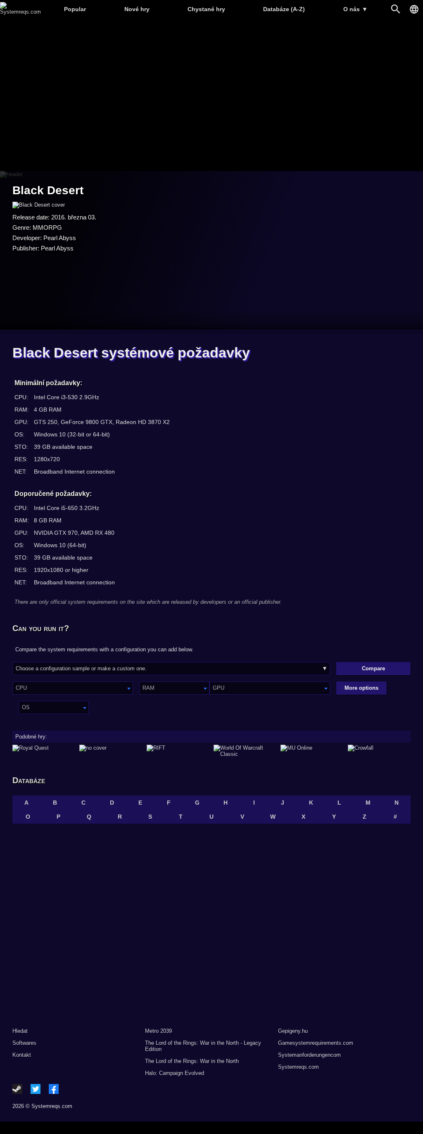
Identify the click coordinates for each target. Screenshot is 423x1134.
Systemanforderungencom (309, 1055)
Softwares (24, 1043)
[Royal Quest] (43, 751)
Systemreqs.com (298, 1067)
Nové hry (137, 9)
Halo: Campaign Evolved (174, 1073)
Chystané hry (206, 9)
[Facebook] (54, 1089)
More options (361, 688)
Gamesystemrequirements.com (315, 1043)
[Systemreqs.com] (20, 12)
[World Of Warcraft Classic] (245, 751)
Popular (75, 9)
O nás (355, 9)
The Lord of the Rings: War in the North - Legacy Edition (203, 1046)
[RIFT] (178, 751)
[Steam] (17, 1089)
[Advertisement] (211, 95)
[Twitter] (35, 1089)
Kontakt (21, 1055)
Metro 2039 (158, 1031)
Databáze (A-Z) (284, 9)
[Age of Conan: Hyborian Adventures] (110, 751)
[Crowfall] (379, 751)
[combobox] (72, 688)
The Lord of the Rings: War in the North (192, 1061)
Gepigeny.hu (293, 1031)
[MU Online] (311, 751)
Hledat (20, 1031)
